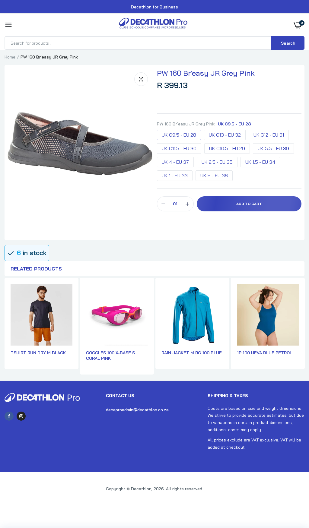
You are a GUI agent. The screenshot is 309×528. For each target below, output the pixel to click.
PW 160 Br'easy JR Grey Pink (206, 72)
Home (10, 57)
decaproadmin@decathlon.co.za (137, 410)
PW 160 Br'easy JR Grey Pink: (204, 124)
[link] (292, 490)
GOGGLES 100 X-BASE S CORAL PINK (110, 355)
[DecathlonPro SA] (153, 25)
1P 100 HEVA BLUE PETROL (264, 353)
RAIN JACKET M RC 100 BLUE (191, 353)
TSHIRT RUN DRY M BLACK (38, 353)
